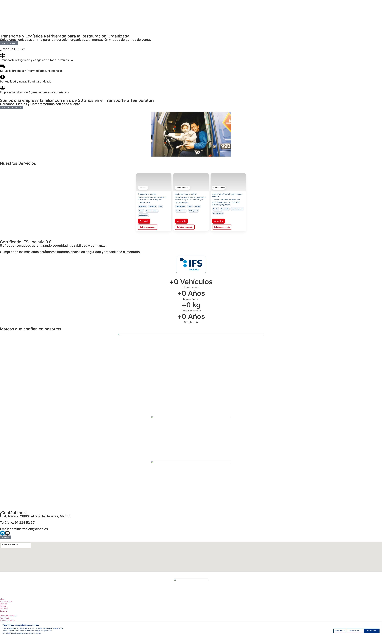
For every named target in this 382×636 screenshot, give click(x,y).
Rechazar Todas (355, 631)
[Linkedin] (2, 533)
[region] (191, 629)
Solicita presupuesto (147, 227)
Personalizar (339, 631)
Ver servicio (144, 221)
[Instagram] (7, 533)
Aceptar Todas (372, 631)
